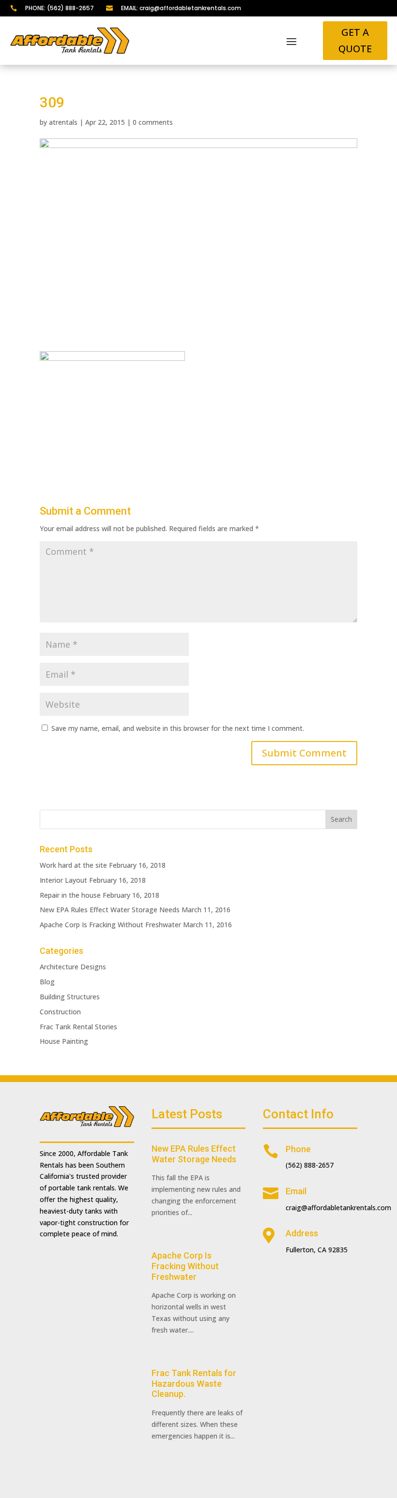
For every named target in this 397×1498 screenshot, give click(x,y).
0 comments (153, 122)
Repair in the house (70, 895)
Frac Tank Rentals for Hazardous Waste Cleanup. (194, 1383)
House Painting (64, 1041)
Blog (47, 981)
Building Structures (70, 996)
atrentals (63, 122)
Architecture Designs (73, 966)
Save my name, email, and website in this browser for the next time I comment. (177, 728)
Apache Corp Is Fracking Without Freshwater (110, 924)
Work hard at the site (73, 865)
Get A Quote (355, 40)
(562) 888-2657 (310, 1165)
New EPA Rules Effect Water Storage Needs (110, 909)
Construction (60, 1011)
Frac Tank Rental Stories (78, 1026)
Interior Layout (63, 880)
